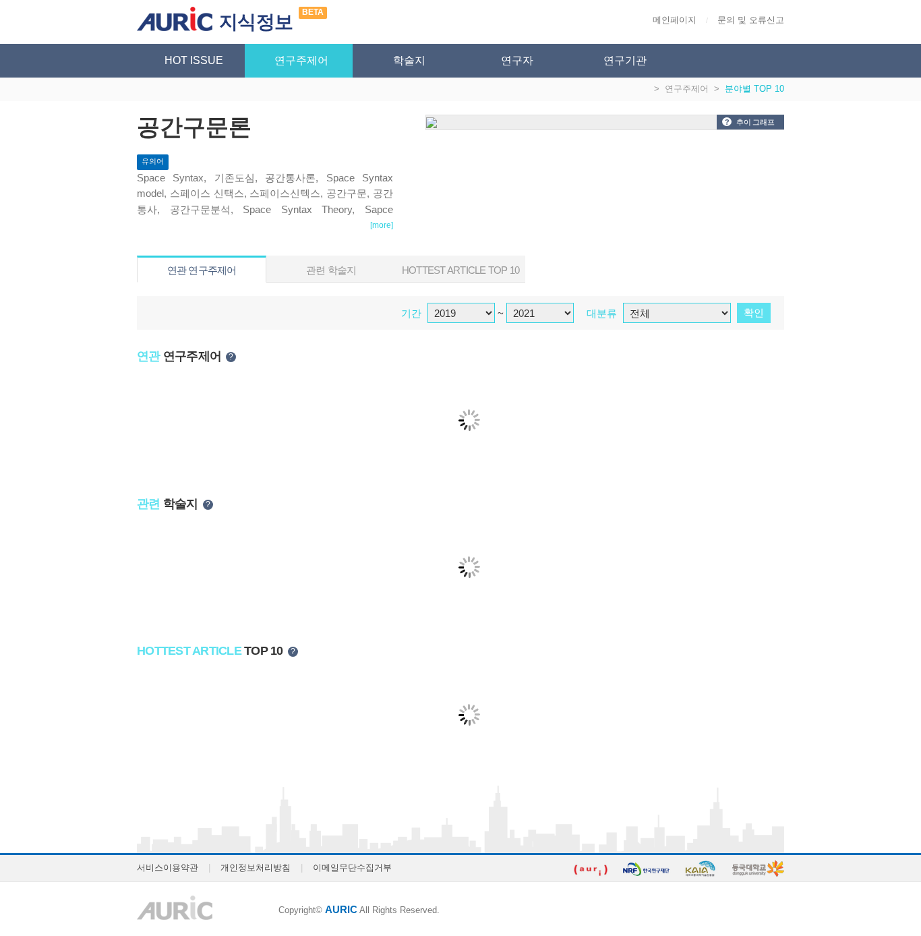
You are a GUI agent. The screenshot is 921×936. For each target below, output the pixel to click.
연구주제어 (301, 60)
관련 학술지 (331, 270)
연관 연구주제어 (202, 270)
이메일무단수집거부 (352, 867)
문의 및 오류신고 (750, 20)
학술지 (409, 60)
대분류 (602, 313)
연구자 (517, 60)
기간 (411, 313)
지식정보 (256, 21)
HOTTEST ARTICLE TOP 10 (461, 270)
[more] (381, 225)
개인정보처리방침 (255, 867)
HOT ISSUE (194, 60)
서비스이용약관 (167, 867)
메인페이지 (674, 20)
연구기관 (625, 60)
